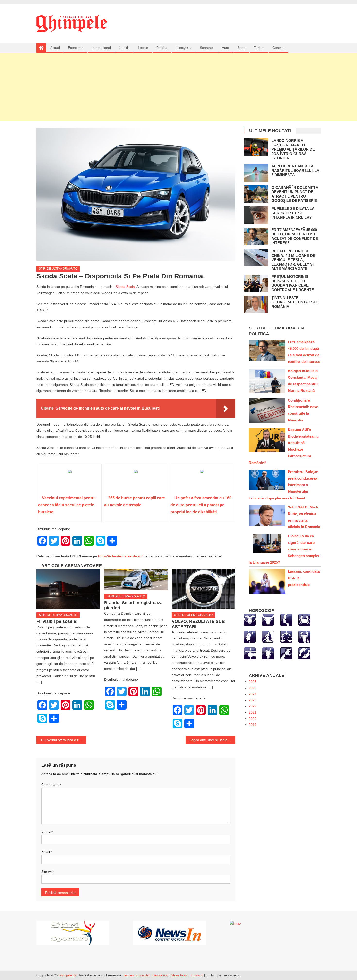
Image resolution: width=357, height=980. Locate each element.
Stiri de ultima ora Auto (58, 268)
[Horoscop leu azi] (250, 636)
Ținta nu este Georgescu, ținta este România (295, 302)
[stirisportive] (72, 932)
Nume (47, 832)
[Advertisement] (178, 87)
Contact (278, 48)
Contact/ (197, 975)
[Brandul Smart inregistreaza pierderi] (136, 579)
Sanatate (207, 48)
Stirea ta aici (180, 975)
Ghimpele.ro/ (67, 975)
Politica (161, 48)
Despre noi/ (160, 975)
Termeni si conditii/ (136, 975)
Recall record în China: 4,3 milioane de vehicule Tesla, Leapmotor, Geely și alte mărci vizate (293, 260)
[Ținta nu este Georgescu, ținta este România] (256, 304)
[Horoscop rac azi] (304, 620)
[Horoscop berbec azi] (250, 620)
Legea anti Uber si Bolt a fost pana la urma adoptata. (212, 740)
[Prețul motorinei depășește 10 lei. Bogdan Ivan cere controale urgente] (256, 283)
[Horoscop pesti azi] (304, 653)
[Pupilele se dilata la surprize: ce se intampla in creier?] (256, 215)
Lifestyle (182, 48)
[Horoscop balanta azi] (286, 636)
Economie (75, 48)
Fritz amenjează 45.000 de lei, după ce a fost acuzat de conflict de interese (295, 236)
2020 (252, 719)
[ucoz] (235, 924)
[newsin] (169, 932)
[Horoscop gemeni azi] (286, 620)
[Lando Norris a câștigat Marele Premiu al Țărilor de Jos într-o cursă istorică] (256, 147)
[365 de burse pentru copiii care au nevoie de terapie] (135, 481)
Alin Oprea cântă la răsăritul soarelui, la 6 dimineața (295, 170)
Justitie (124, 48)
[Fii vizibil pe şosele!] (68, 589)
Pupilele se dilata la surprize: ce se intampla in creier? (293, 212)
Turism (259, 48)
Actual (55, 48)
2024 (252, 694)
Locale (143, 48)
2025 (252, 688)
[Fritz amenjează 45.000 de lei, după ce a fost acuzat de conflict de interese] (256, 236)
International (101, 48)
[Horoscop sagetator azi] (250, 653)
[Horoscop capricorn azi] (268, 653)
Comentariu (51, 785)
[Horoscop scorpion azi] (304, 636)
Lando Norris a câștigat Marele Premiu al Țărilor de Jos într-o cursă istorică (293, 149)
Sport (241, 48)
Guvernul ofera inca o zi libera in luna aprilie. (64, 740)
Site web (47, 872)
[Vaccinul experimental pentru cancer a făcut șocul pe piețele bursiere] (69, 481)
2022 (252, 706)
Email (46, 852)
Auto (225, 48)
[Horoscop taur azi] (268, 620)
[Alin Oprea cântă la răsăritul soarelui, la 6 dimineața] (256, 172)
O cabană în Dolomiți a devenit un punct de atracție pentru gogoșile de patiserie (295, 194)
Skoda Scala (125, 287)
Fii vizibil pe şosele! (56, 621)
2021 (252, 712)
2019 (252, 725)
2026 (252, 682)
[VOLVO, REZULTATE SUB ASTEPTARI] (203, 589)
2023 (252, 700)
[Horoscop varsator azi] (286, 653)
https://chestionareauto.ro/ (120, 556)
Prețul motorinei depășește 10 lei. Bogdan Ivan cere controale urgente (293, 283)
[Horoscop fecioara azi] (268, 636)
